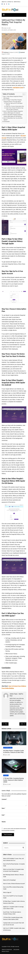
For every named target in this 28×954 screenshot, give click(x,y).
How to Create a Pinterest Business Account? (14, 883)
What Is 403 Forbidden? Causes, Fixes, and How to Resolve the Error (13, 859)
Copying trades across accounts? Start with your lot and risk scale (13, 923)
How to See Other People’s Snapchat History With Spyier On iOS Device (13, 115)
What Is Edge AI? (7, 892)
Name (3, 808)
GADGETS (5, 30)
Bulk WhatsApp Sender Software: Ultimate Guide (13, 875)
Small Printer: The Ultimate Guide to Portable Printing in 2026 (12, 913)
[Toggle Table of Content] (23, 94)
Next (22, 724)
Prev (6, 724)
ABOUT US (4, 1)
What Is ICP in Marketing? (9, 880)
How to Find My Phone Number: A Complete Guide (14, 865)
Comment (4, 799)
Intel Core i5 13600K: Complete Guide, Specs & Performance (14, 929)
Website (4, 821)
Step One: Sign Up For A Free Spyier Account (14, 104)
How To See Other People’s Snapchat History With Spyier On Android (13, 112)
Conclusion (7, 121)
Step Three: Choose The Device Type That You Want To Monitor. (14, 108)
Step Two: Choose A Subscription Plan (15, 106)
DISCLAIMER (16, 949)
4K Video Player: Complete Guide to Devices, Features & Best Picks (14, 902)
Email (3, 815)
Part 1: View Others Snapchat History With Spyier (13, 97)
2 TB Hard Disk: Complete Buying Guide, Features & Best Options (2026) (13, 780)
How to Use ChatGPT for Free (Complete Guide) (13, 897)
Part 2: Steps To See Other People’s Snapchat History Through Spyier (13, 100)
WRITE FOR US (17, 1)
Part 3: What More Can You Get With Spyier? (13, 118)
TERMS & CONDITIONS (7, 949)
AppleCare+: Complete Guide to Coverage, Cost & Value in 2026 (13, 907)
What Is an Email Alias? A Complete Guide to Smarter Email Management (13, 870)
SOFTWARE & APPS (12, 30)
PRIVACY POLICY (5, 951)
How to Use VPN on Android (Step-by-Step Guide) (13, 888)
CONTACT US (10, 1)
